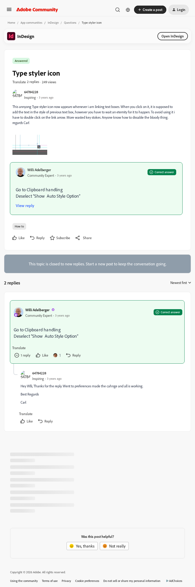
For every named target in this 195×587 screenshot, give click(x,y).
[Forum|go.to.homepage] (37, 10)
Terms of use (50, 581)
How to (19, 226)
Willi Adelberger (39, 170)
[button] (9, 10)
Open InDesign (172, 36)
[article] (97, 332)
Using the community (24, 581)
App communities (31, 22)
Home (11, 22)
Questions (70, 22)
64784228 (31, 92)
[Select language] (128, 10)
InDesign (53, 22)
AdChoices (175, 581)
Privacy (66, 581)
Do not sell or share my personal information (131, 581)
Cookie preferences (87, 581)
